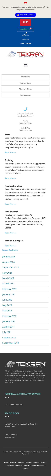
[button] (26, 65)
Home (6, 462)
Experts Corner (25, 43)
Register (13, 462)
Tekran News (25, 83)
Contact (41, 465)
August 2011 (8, 326)
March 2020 (8, 283)
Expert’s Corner (22, 465)
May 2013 (7, 305)
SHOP (25, 22)
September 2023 (10, 267)
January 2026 (8, 256)
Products (21, 462)
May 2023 (7, 272)
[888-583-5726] (25, 33)
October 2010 (9, 337)
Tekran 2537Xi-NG (11, 435)
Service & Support (14, 241)
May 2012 (7, 310)
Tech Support (11, 212)
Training (9, 160)
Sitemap (25, 468)
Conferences (25, 95)
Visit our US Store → (25, 15)
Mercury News (25, 89)
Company (33, 465)
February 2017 (9, 289)
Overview (25, 77)
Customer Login (25, 39)
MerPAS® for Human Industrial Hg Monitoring (21, 424)
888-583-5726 (25, 35)
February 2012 (9, 316)
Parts (7, 135)
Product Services (13, 186)
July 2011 (6, 332)
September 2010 (10, 342)
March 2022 (8, 278)
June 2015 (7, 299)
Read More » (10, 153)
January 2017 (8, 294)
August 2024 (8, 262)
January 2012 (8, 321)
